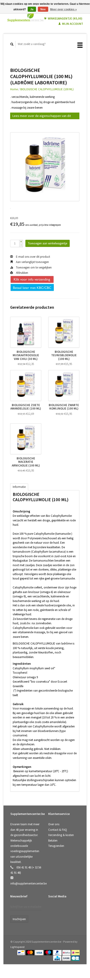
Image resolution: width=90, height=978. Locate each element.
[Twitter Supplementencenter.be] (62, 908)
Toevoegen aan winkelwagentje (47, 243)
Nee (43, 9)
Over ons (53, 824)
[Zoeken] (12, 44)
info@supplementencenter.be (28, 883)
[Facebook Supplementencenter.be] (52, 908)
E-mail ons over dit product (32, 257)
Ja (31, 9)
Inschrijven (19, 919)
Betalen (52, 840)
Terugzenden (56, 846)
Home (14, 89)
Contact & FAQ (57, 830)
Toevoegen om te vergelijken (33, 267)
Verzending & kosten (61, 835)
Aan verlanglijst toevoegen (32, 262)
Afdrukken (21, 273)
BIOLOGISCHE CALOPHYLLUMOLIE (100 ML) (47, 89)
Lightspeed (17, 947)
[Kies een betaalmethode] (21, 952)
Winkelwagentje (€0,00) (64, 18)
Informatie (19, 487)
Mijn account (72, 24)
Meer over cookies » (63, 9)
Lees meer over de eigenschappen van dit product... (41, 116)
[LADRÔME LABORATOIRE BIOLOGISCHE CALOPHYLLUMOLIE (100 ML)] (44, 167)
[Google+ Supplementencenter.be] (71, 908)
